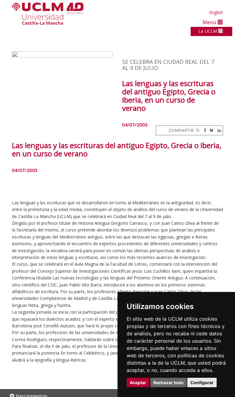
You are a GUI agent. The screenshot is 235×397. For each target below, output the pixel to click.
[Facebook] (203, 130)
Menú (210, 22)
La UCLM (208, 31)
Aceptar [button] (138, 382)
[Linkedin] (217, 130)
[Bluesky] (210, 130)
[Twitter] (198, 130)
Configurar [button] (202, 382)
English (216, 12)
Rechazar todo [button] (168, 382)
